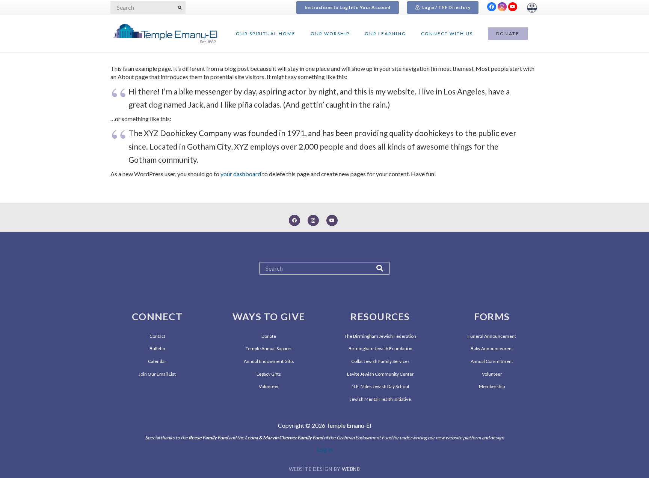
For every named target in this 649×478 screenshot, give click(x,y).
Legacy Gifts (269, 374)
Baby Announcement (492, 348)
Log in (324, 449)
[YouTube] (512, 6)
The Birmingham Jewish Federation (380, 336)
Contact (157, 336)
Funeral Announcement (492, 336)
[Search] (180, 7)
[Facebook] (491, 6)
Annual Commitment (492, 361)
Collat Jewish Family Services (380, 361)
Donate (268, 336)
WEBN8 (351, 469)
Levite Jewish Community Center (380, 374)
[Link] (532, 7)
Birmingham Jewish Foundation (380, 348)
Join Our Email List (157, 374)
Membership (492, 386)
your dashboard (240, 173)
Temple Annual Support (269, 348)
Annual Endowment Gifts (269, 361)
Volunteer (269, 386)
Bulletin (157, 348)
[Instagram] (502, 6)
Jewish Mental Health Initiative (380, 399)
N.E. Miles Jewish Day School (380, 386)
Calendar (157, 361)
